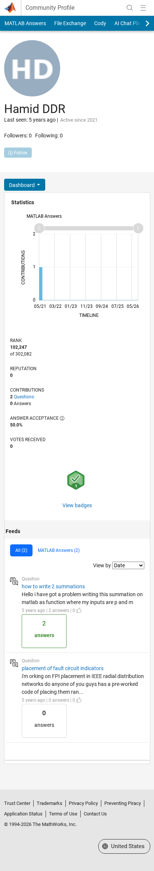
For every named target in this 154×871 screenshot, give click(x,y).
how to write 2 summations (53, 586)
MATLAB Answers (25, 23)
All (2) (21, 550)
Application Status (23, 814)
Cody (100, 23)
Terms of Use (63, 814)
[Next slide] (141, 23)
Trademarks (49, 803)
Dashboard (22, 185)
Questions (24, 396)
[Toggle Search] (129, 8)
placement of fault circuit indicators (63, 668)
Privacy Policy (83, 803)
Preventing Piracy (122, 803)
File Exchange (70, 23)
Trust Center (17, 803)
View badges (77, 505)
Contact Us (95, 814)
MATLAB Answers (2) (59, 550)
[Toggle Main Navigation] (143, 8)
